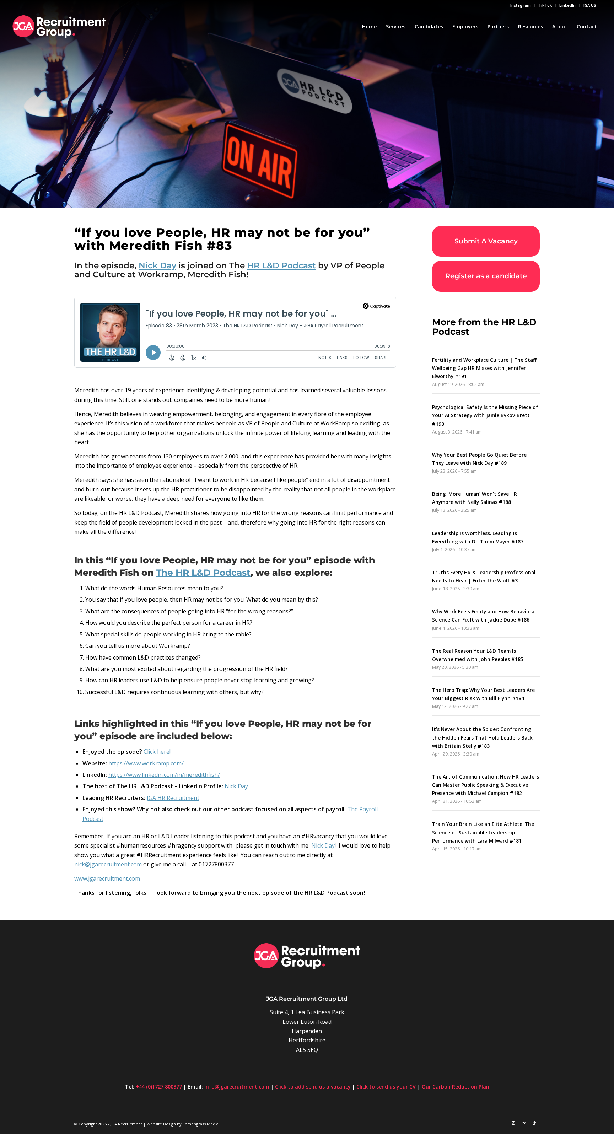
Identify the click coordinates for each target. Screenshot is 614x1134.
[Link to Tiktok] (534, 1123)
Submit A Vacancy (486, 241)
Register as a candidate (486, 276)
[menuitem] (521, 5)
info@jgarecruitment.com (236, 1086)
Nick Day (157, 265)
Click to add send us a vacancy (313, 1086)
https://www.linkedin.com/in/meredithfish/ (164, 775)
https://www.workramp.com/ (146, 763)
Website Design (161, 1124)
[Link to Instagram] (513, 1123)
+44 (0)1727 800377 (159, 1086)
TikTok (545, 5)
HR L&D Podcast (281, 265)
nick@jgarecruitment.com (108, 864)
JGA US (589, 5)
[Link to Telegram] (523, 1123)
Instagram (520, 5)
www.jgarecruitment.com (107, 878)
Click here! (157, 752)
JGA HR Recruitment (173, 798)
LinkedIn (567, 5)
